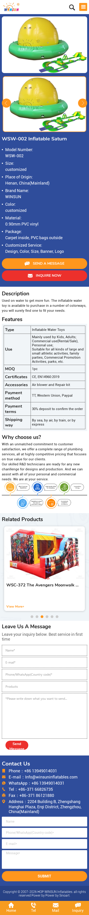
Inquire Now (48, 275)
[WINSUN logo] (11, 6)
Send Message (16, 745)
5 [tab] (52, 616)
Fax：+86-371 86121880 (31, 795)
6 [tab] (57, 616)
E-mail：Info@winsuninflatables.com (43, 777)
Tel (33, 910)
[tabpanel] (44, 568)
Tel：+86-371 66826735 (31, 789)
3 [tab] (42, 616)
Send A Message (48, 263)
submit (44, 876)
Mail (55, 910)
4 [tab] (47, 616)
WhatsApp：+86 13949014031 (36, 783)
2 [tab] (37, 616)
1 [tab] (32, 616)
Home (11, 910)
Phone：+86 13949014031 (33, 770)
